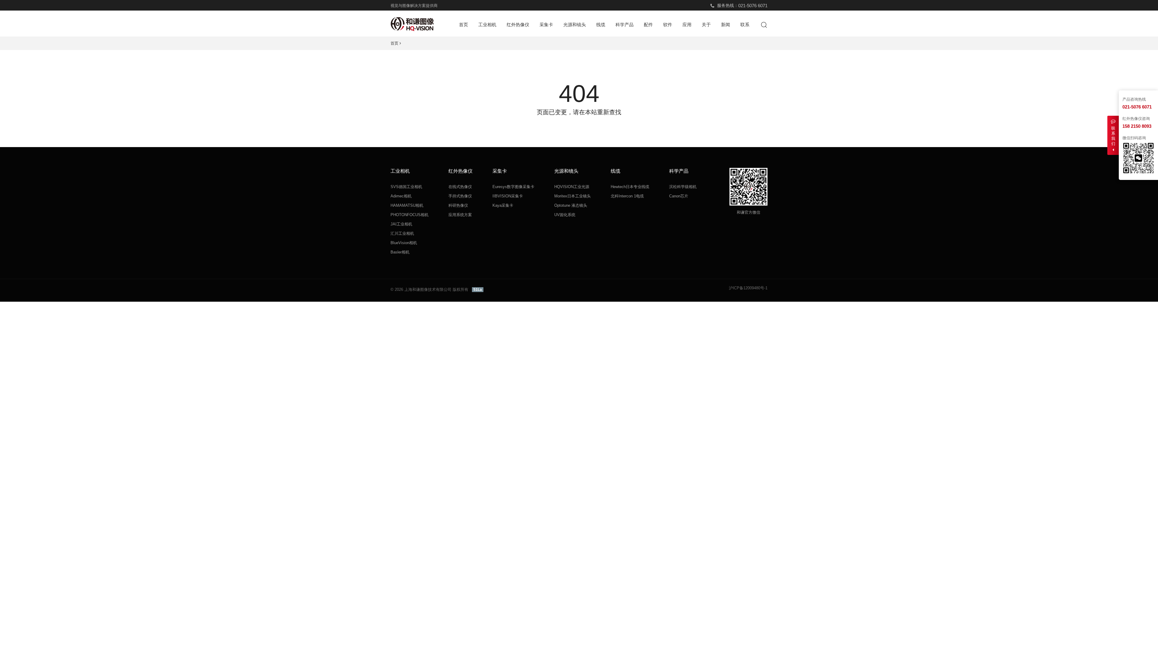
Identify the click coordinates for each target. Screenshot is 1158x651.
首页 (463, 24)
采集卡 (546, 24)
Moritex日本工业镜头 (572, 196)
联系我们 (1113, 136)
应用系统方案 (460, 214)
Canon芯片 (678, 196)
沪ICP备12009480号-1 (748, 288)
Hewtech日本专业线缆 (630, 186)
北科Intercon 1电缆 (627, 196)
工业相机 (487, 24)
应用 (686, 24)
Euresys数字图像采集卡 (513, 186)
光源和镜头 (574, 24)
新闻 (725, 24)
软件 (667, 24)
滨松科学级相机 (683, 186)
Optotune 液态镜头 (570, 205)
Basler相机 (400, 252)
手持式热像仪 (460, 196)
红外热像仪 (518, 24)
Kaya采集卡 (502, 205)
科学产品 (624, 24)
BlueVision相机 (404, 243)
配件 (648, 24)
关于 (706, 24)
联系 (744, 24)
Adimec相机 (401, 196)
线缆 (600, 24)
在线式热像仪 (460, 186)
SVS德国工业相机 (406, 186)
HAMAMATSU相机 (407, 205)
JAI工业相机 (401, 224)
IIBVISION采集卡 (507, 196)
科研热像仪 (458, 205)
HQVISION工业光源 (571, 186)
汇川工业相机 (402, 233)
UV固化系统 (564, 214)
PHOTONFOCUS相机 (410, 214)
